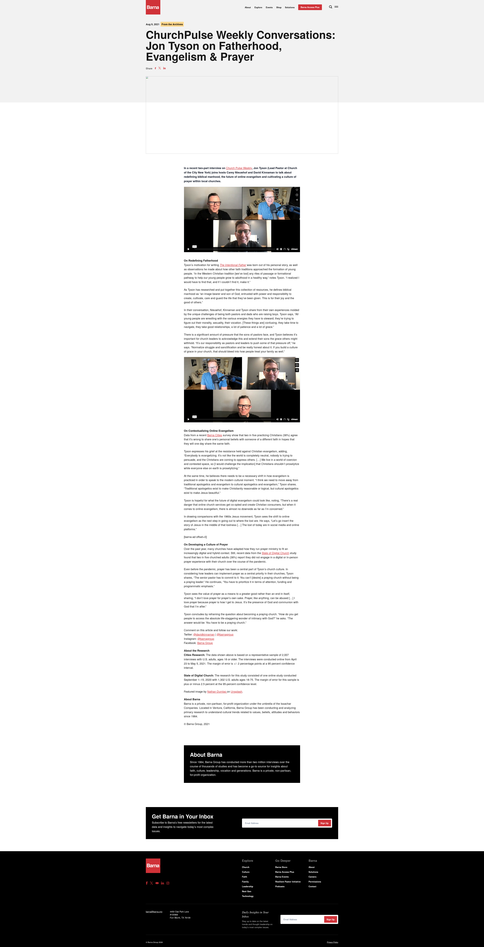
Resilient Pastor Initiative (288, 881)
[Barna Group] (153, 7)
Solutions (290, 7)
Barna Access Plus (310, 7)
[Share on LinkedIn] (164, 68)
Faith (244, 876)
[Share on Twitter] (159, 68)
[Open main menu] (336, 7)
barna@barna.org (154, 911)
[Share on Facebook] (155, 68)
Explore (258, 7)
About (248, 7)
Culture (245, 871)
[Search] (330, 6)
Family (245, 881)
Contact (312, 886)
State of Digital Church (275, 553)
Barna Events (282, 876)
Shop (278, 7)
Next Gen (246, 891)
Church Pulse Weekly (239, 168)
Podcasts (279, 886)
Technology (247, 896)
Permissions (315, 881)
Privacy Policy (332, 942)
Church (245, 867)
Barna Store (281, 867)
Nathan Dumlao (217, 691)
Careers (312, 876)
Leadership (247, 886)
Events (269, 7)
